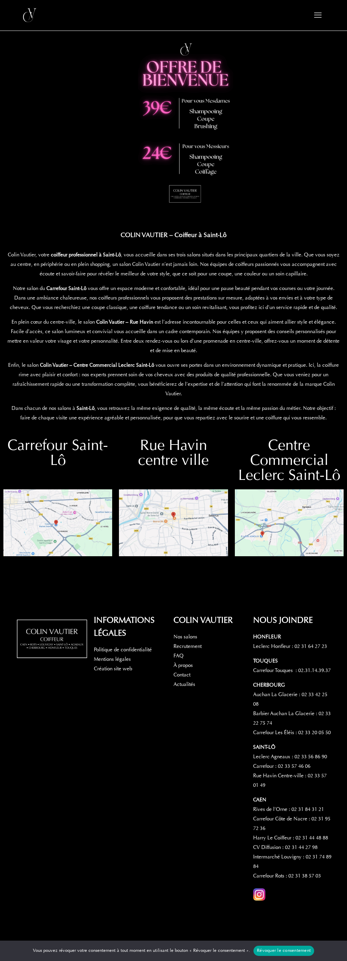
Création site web (113, 669)
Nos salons (185, 637)
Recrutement (188, 646)
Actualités (184, 684)
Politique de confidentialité (123, 650)
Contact (182, 675)
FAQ (179, 656)
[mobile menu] (318, 15)
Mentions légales (112, 659)
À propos (183, 665)
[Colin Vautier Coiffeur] (30, 15)
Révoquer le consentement (284, 950)
